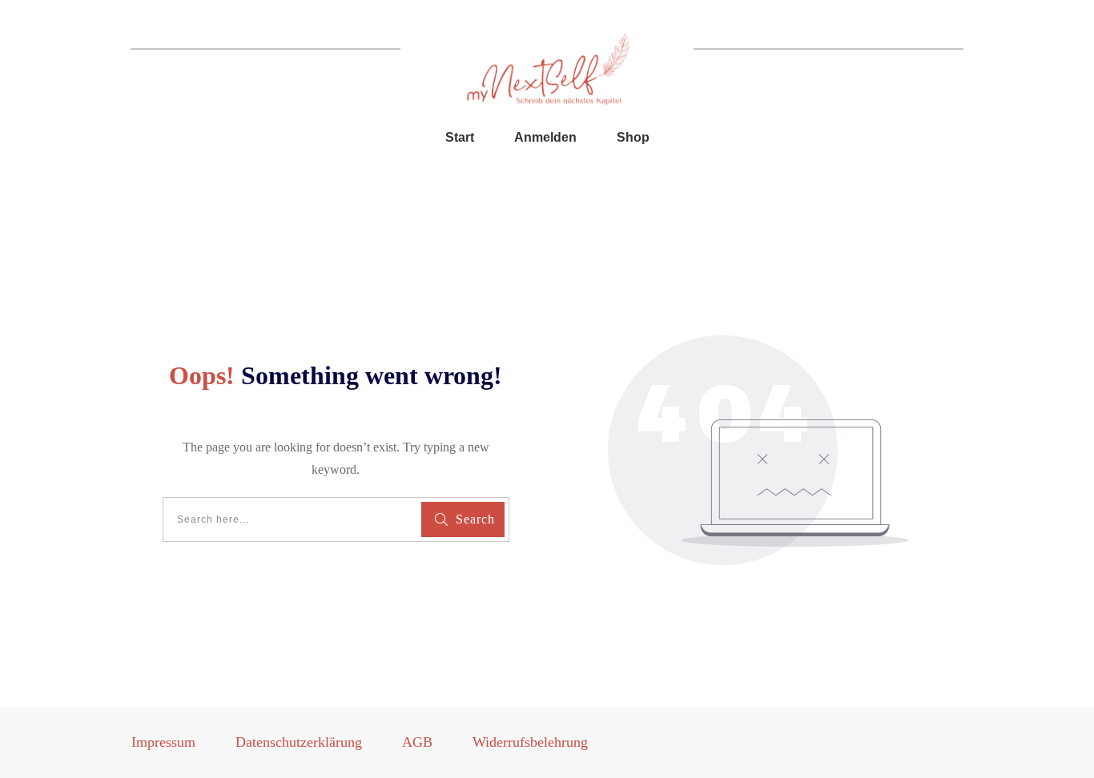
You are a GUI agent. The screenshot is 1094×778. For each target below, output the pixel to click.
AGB (417, 742)
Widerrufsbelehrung (530, 742)
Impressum (163, 742)
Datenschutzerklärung (298, 742)
